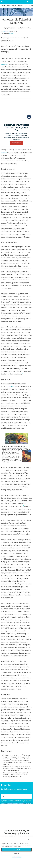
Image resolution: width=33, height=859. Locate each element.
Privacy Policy (25, 800)
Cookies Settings (16, 857)
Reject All (16, 853)
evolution (4, 64)
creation (4, 152)
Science (3, 5)
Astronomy (20, 5)
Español (11, 33)
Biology (26, 5)
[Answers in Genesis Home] (5, 2)
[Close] (28, 839)
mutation (11, 386)
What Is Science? (11, 5)
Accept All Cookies (16, 849)
